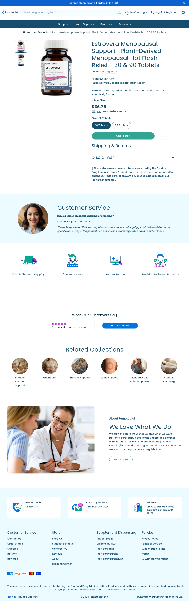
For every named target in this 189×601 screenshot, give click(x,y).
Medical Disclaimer (103, 179)
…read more (99, 100)
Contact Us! (84, 221)
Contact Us (31, 506)
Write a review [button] (120, 325)
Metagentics (109, 71)
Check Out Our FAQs (97, 506)
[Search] (119, 12)
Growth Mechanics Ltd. (169, 596)
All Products (41, 32)
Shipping (96, 111)
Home (26, 32)
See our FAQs (65, 221)
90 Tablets (121, 125)
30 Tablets (101, 125)
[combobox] (71, 12)
